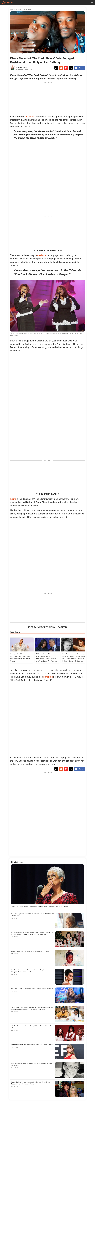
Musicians (27, 9)
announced (29, 116)
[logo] (7, 2)
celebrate (41, 255)
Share (81, 68)
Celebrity (19, 9)
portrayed (48, 676)
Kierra (13, 498)
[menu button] (92, 2)
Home (12, 9)
